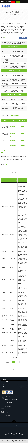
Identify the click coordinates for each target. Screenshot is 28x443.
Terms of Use (5, 424)
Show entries (14, 170)
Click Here (7, 412)
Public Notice (19, 425)
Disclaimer (14, 425)
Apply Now (23, 37)
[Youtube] (17, 434)
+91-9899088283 (8, 406)
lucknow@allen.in (8, 416)
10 (21, 366)
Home (3, 1)
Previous (7, 362)
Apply (13, 1)
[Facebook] (6, 434)
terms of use (22, 440)
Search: (14, 175)
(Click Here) (3, 158)
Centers (9, 1)
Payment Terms (18, 424)
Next (14, 369)
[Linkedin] (14, 434)
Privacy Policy (11, 424)
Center (4, 181)
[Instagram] (11, 434)
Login (18, 1)
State (12, 181)
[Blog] (19, 434)
